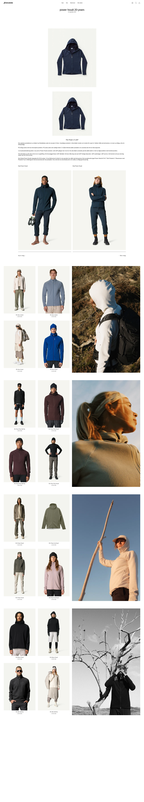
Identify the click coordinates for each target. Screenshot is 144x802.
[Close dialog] (99, 381)
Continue (87, 413)
